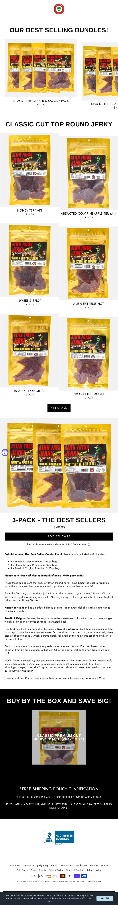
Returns (94, 865)
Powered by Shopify (94, 881)
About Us (15, 865)
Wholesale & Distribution (74, 865)
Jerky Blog (42, 865)
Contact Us (28, 865)
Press (33, 870)
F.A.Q (54, 865)
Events (42, 870)
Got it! (105, 898)
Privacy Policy (56, 870)
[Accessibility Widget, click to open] (5, 452)
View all (59, 408)
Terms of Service (75, 870)
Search (104, 865)
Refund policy (94, 870)
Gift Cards (22, 870)
